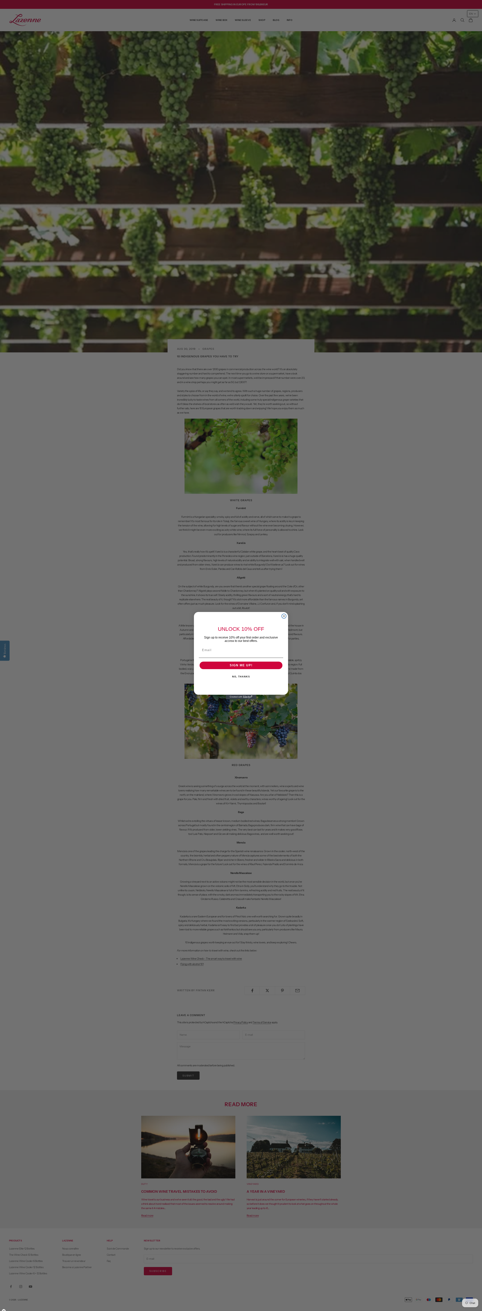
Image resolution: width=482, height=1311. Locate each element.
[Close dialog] (284, 616)
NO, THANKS (241, 676)
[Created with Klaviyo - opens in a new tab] (241, 697)
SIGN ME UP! (241, 665)
